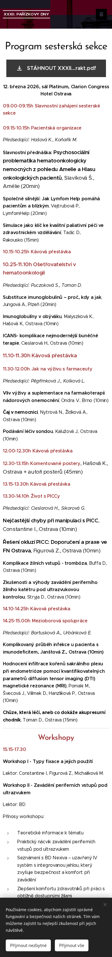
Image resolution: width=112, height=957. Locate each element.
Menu (101, 14)
